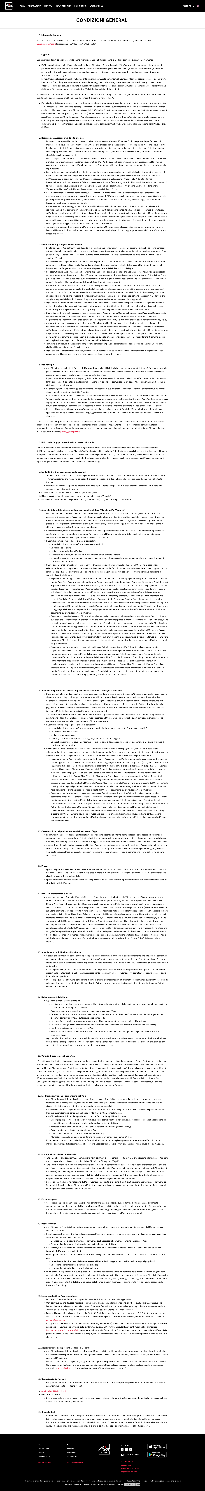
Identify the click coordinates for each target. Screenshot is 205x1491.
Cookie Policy (126, 1465)
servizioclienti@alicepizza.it (53, 1391)
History (48, 6)
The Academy (34, 6)
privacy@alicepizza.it (70, 431)
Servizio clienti (131, 1455)
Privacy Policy (127, 1462)
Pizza (22, 6)
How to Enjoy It (63, 6)
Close (138, 1484)
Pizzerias (186, 6)
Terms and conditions (130, 1469)
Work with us (96, 6)
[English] (199, 6)
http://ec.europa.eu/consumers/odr (62, 1330)
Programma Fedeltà (129, 1472)
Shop (69, 1445)
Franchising (80, 6)
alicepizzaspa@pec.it (46, 44)
